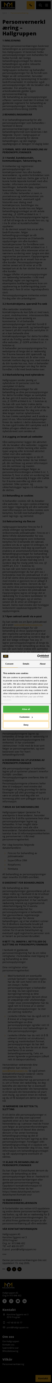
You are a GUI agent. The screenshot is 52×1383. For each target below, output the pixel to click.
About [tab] (43, 664)
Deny (26, 725)
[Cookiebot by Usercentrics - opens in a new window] (37, 656)
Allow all (26, 709)
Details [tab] (26, 664)
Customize (24, 717)
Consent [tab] (9, 664)
